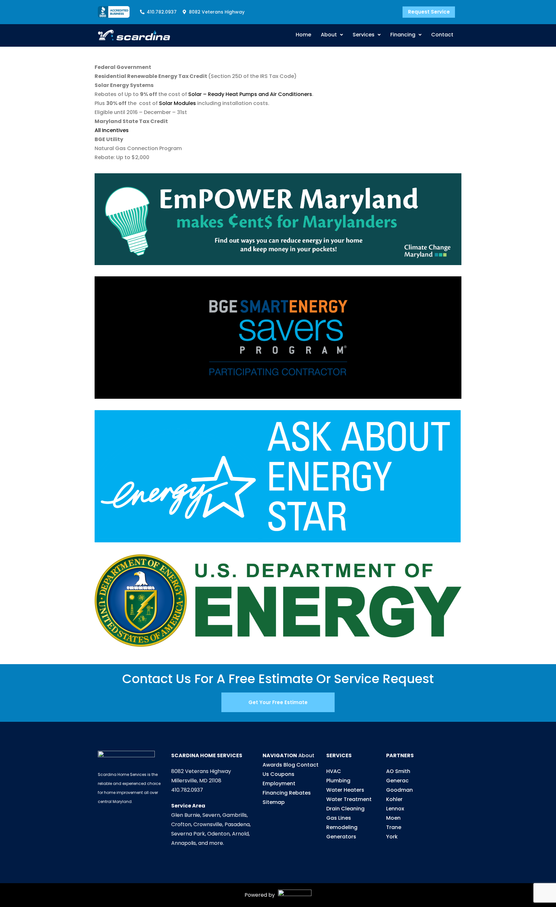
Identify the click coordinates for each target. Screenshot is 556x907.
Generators (341, 836)
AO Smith (398, 771)
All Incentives (112, 130)
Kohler (394, 799)
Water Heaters (345, 790)
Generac (397, 780)
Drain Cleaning (345, 808)
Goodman (399, 790)
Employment (279, 783)
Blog (289, 765)
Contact (442, 34)
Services (364, 34)
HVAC (333, 771)
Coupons (282, 774)
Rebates (300, 793)
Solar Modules (177, 103)
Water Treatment (349, 799)
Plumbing (338, 780)
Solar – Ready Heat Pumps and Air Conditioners (250, 94)
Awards (272, 765)
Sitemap (274, 802)
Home (303, 34)
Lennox (395, 808)
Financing (402, 34)
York (392, 836)
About (329, 34)
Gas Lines (338, 818)
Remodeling (341, 827)
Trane (393, 827)
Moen (393, 818)
